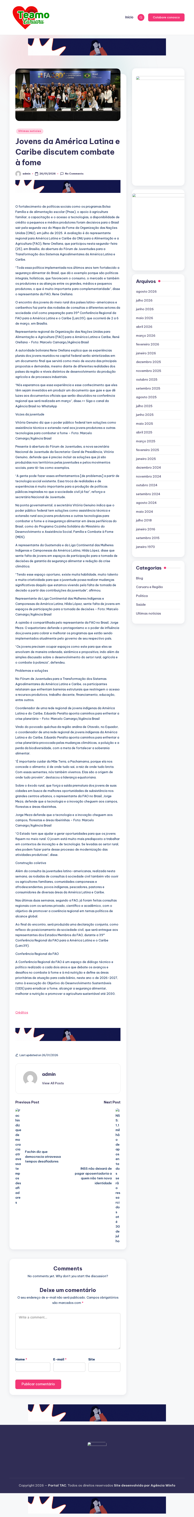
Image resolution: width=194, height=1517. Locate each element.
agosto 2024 (146, 503)
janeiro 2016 (145, 529)
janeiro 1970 (145, 547)
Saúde (141, 604)
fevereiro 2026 (147, 344)
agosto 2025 (146, 397)
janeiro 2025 (146, 459)
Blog (139, 578)
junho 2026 (145, 309)
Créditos (21, 1012)
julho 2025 (144, 406)
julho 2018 (144, 520)
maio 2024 (144, 512)
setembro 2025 (148, 388)
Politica (142, 596)
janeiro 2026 (146, 353)
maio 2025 (144, 424)
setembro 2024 (148, 494)
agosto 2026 (146, 291)
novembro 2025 (148, 371)
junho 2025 (145, 415)
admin (49, 1074)
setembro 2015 (148, 538)
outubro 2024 (146, 485)
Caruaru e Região (149, 587)
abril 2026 (144, 327)
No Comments (74, 173)
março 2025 (145, 441)
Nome (21, 1359)
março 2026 (145, 335)
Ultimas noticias (29, 131)
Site (91, 1359)
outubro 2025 (146, 379)
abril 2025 (144, 432)
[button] (166, 17)
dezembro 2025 (148, 362)
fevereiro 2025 (147, 450)
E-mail (59, 1359)
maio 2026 (144, 318)
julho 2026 (144, 300)
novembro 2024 (148, 476)
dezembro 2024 (148, 467)
